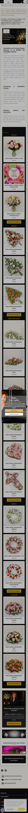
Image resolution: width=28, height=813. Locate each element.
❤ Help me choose (14, 410)
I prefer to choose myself (14, 414)
